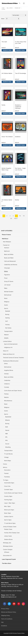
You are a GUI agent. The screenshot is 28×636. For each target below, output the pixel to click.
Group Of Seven (8, 281)
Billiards (7, 420)
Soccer (7, 444)
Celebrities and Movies (10, 264)
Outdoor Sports (8, 516)
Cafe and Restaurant (10, 261)
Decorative (7, 470)
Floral (5, 278)
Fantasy (6, 394)
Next (16, 218)
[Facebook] (4, 603)
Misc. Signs (7, 506)
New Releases (7, 241)
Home (3, 8)
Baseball (7, 311)
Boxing (7, 314)
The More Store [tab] (6, 563)
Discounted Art (7, 555)
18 (20, 216)
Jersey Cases (8, 536)
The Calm (4, 41)
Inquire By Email (7, 50)
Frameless (7, 477)
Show (2, 18)
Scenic (6, 305)
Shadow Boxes (8, 539)
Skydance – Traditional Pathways (18, 106)
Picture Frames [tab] (6, 234)
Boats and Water (9, 258)
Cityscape (7, 268)
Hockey (7, 324)
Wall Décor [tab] (5, 238)
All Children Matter (7, 73)
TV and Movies (8, 454)
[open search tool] (19, 3)
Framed (6, 473)
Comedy (6, 387)
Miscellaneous (8, 400)
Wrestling (8, 447)
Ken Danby (8, 328)
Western (6, 334)
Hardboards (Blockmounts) (10, 361)
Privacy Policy (5, 608)
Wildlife (6, 338)
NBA (6, 433)
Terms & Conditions (6, 619)
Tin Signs (5, 480)
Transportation (8, 331)
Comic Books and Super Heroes (13, 493)
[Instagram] (23, 603)
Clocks (5, 464)
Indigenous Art (8, 347)
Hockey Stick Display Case (11, 532)
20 (11, 218)
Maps (5, 288)
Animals (6, 373)
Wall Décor (10, 8)
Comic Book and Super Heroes (13, 390)
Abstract (6, 247)
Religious (6, 301)
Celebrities (7, 380)
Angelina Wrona (8, 370)
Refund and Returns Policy (8, 612)
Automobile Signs (9, 483)
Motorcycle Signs (9, 509)
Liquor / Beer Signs (9, 503)
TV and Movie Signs (9, 523)
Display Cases (8, 529)
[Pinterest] (18, 603)
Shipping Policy (5, 615)
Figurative (7, 274)
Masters (6, 397)
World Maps (7, 460)
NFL (6, 437)
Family (3, 105)
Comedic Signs (8, 489)
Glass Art (5, 351)
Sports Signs (7, 520)
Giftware (6, 552)
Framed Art (17, 8)
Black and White (8, 254)
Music (5, 298)
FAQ (2, 622)
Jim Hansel (7, 285)
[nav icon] (23, 3)
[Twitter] (9, 603)
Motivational (7, 295)
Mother (17, 200)
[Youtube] (14, 603)
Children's (7, 384)
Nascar (7, 430)
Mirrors (5, 467)
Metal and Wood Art (8, 354)
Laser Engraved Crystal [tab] (9, 559)
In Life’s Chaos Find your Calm (20, 42)
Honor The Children (7, 136)
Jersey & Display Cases (9, 526)
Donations (4, 625)
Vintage (6, 457)
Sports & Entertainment (10, 344)
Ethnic (6, 271)
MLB (6, 427)
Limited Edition (7, 341)
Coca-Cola (7, 486)
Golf (6, 321)
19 (23, 216)
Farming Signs (8, 499)
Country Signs (8, 496)
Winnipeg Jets (7, 542)
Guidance (17, 136)
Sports (6, 308)
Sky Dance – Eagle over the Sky (20, 169)
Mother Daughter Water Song (6, 169)
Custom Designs (7, 549)
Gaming (7, 318)
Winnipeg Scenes (8, 546)
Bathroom (7, 251)
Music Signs (7, 513)
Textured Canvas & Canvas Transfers (13, 357)
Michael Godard (8, 291)
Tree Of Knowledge (20, 73)
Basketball (8, 417)
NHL (6, 440)
